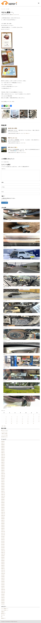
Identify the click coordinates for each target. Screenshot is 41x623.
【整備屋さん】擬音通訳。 (7, 406)
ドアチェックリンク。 (6, 233)
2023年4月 (3, 505)
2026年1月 (3, 452)
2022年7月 (3, 520)
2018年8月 (3, 595)
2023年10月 (3, 496)
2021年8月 (3, 537)
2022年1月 (3, 529)
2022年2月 (3, 528)
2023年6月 (3, 502)
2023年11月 (3, 494)
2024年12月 (3, 473)
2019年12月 (3, 570)
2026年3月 (3, 449)
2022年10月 (3, 515)
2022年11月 (3, 513)
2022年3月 (3, 526)
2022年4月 (3, 525)
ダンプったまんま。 (6, 260)
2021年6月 (3, 541)
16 (33, 418)
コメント (3, 168)
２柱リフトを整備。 (6, 366)
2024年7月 (3, 481)
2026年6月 (3, 444)
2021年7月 (3, 539)
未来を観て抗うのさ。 (4, 436)
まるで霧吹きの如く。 (6, 313)
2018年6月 (3, 599)
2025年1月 (3, 471)
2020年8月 (3, 557)
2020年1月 (3, 568)
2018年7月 (3, 597)
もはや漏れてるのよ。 (6, 326)
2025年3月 (3, 468)
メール (3, 186)
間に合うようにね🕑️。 (4, 430)
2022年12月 (3, 512)
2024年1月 (3, 491)
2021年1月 (3, 549)
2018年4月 (3, 602)
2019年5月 (3, 581)
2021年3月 (3, 546)
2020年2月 (3, 566)
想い (4, 8)
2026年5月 (3, 446)
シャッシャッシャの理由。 (7, 220)
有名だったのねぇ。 (6, 286)
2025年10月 (3, 457)
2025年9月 (3, 459)
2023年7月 (3, 500)
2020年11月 (3, 552)
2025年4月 (3, 467)
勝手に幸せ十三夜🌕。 (13, 147)
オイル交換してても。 (6, 300)
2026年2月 (3, 451)
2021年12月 (3, 531)
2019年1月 (3, 587)
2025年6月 (3, 463)
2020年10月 (3, 554)
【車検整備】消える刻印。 (7, 246)
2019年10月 (3, 573)
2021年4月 (3, 544)
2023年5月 (3, 504)
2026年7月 (3, 443)
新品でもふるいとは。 (13, 137)
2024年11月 (3, 475)
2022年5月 (3, 523)
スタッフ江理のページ (4, 610)
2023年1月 (3, 510)
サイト (3, 191)
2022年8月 (3, 518)
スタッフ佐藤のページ (4, 608)
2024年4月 (3, 486)
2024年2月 (3, 489)
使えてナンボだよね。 (6, 380)
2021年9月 (3, 536)
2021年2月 (3, 547)
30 (33, 423)
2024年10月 (3, 476)
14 (22, 418)
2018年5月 (3, 600)
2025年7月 (3, 462)
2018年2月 (3, 603)
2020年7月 (3, 558)
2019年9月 (3, 575)
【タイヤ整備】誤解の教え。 (7, 353)
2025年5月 (3, 465)
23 (33, 421)
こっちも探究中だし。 (6, 393)
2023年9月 (3, 497)
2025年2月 (3, 470)
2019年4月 (3, 583)
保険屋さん (3, 611)
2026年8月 (3, 441)
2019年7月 (3, 578)
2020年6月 (3, 560)
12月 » (5, 425)
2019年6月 (3, 579)
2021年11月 (3, 533)
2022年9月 (3, 517)
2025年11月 (3, 455)
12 (11, 418)
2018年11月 (3, 591)
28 (22, 423)
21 (22, 421)
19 (11, 421)
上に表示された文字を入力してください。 (9, 198)
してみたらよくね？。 (4, 431)
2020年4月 (3, 563)
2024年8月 (3, 480)
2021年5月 (3, 542)
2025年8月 (3, 460)
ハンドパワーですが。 (4, 435)
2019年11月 (3, 571)
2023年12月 (3, 492)
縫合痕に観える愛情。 (13, 128)
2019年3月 (3, 584)
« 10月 (2, 425)
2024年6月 (3, 483)
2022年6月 (3, 521)
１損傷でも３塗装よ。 (4, 433)
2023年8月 (3, 499)
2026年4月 (3, 447)
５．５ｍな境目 (5, 273)
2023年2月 (3, 509)
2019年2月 (3, 586)
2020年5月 (3, 562)
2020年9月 (3, 555)
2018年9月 (3, 594)
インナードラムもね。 (6, 340)
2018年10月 (3, 592)
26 (11, 423)
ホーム (2, 8)
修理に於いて (3, 613)
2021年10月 (3, 534)
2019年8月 (3, 576)
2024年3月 (3, 488)
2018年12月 (3, 589)
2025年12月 (3, 454)
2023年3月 (3, 507)
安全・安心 (3, 615)
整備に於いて (28, 133)
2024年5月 (3, 484)
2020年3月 (3, 565)
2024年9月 (3, 478)
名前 (3, 182)
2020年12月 (3, 550)
